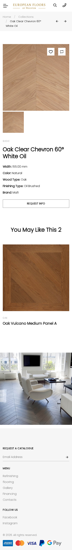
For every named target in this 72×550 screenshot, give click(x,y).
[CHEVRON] (36, 389)
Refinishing (10, 476)
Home (7, 17)
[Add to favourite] (50, 52)
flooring (8, 482)
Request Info (36, 203)
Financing (10, 494)
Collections (26, 17)
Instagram (10, 523)
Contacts (9, 500)
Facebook (10, 517)
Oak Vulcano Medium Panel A (30, 323)
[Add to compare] (62, 52)
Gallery (8, 488)
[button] (57, 21)
